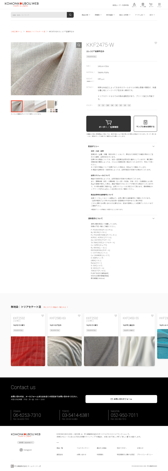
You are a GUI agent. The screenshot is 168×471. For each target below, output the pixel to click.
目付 (151, 15)
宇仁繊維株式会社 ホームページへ (26, 466)
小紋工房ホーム (16, 31)
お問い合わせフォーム (123, 399)
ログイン (134, 6)
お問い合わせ (81, 454)
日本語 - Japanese (25, 442)
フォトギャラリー (83, 448)
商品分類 (85, 15)
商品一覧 (60, 448)
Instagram (27, 449)
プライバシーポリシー (145, 454)
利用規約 (100, 454)
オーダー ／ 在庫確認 (108, 126)
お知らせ (140, 448)
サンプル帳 (143, 6)
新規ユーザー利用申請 (121, 5)
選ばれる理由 (101, 448)
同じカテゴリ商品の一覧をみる (55, 307)
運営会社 (60, 454)
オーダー (151, 6)
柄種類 (97, 15)
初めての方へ (122, 448)
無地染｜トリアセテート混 (35, 31)
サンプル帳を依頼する (145, 126)
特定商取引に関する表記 (126, 454)
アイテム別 (139, 15)
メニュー (159, 6)
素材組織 (109, 15)
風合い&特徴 (123, 15)
